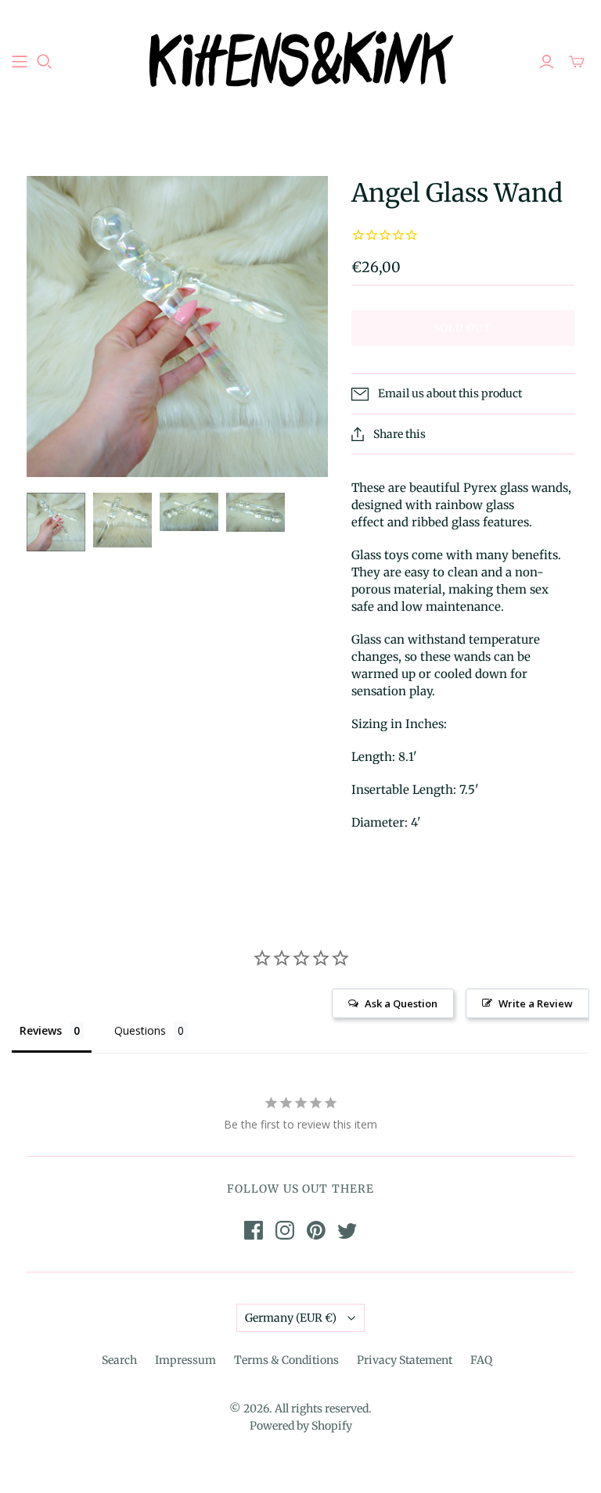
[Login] (546, 61)
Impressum (185, 1360)
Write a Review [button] (535, 1003)
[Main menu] (19, 62)
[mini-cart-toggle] (576, 61)
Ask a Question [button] (401, 1003)
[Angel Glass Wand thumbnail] (56, 522)
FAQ (481, 1360)
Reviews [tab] (41, 1030)
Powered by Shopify (301, 1426)
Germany (290, 1318)
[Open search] (44, 62)
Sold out (462, 328)
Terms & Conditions (286, 1360)
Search (119, 1360)
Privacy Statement (404, 1360)
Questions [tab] (140, 1030)
